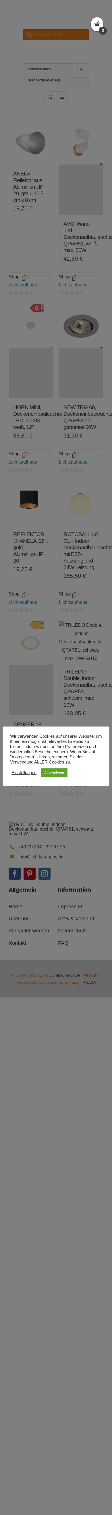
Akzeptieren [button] (54, 773)
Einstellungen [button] (23, 772)
